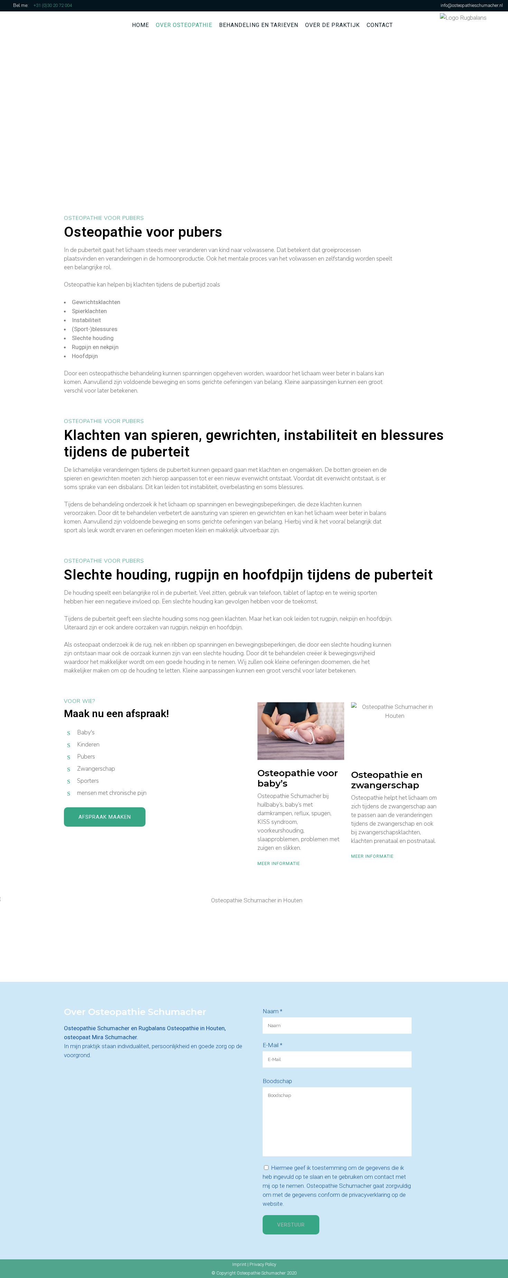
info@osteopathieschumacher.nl (472, 5)
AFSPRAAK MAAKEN (104, 817)
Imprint (239, 1264)
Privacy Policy (263, 1264)
